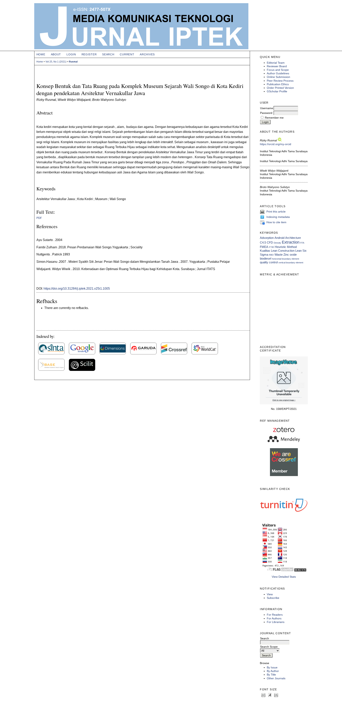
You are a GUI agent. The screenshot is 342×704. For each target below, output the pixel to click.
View (270, 594)
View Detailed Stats (284, 576)
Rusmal (73, 61)
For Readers (275, 614)
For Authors (274, 618)
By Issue (272, 667)
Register (89, 54)
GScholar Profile (277, 91)
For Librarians (275, 622)
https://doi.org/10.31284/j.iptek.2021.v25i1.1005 (77, 288)
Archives (147, 54)
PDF (39, 217)
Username (266, 108)
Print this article (276, 211)
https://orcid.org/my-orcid (275, 144)
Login (71, 54)
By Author (273, 671)
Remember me (274, 117)
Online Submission (278, 76)
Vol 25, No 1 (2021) (56, 61)
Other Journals (276, 678)
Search (108, 54)
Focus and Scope (278, 69)
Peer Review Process (280, 80)
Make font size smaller (263, 695)
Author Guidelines (278, 73)
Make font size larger (276, 695)
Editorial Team (276, 62)
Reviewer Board (277, 66)
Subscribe (273, 597)
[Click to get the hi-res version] (284, 403)
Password (266, 112)
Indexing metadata (278, 216)
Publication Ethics (278, 84)
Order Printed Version (280, 87)
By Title (271, 674)
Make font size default (270, 695)
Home (40, 54)
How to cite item (276, 222)
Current (127, 54)
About (56, 54)
